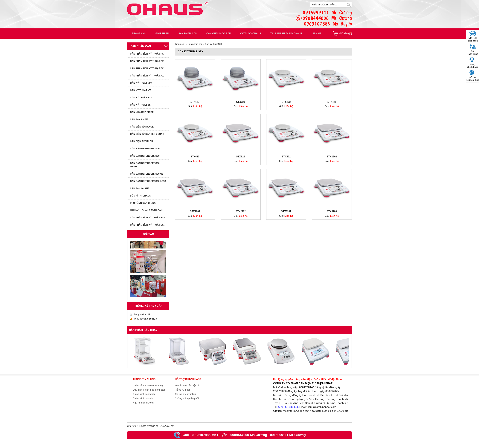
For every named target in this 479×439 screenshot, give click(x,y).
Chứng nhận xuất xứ (185, 394)
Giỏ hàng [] (345, 33)
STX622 (286, 156)
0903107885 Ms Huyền (209, 435)
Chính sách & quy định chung (148, 385)
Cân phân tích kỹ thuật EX (147, 68)
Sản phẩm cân (187, 33)
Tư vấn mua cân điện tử (187, 385)
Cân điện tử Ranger (142, 126)
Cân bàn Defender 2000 (145, 148)
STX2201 (195, 211)
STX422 (194, 156)
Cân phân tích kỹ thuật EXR (147, 225)
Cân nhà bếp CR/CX (142, 112)
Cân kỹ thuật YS (140, 105)
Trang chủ (139, 33)
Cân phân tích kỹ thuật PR (147, 61)
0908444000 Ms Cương (248, 435)
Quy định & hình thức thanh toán (149, 390)
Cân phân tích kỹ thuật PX (147, 54)
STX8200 (332, 211)
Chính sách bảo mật (143, 398)
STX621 (240, 156)
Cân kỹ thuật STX (213, 44)
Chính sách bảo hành (144, 394)
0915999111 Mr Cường (288, 435)
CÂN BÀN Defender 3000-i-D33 (148, 181)
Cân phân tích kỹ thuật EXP (147, 217)
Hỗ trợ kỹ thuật (182, 390)
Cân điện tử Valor (141, 141)
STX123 (194, 102)
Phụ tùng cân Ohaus (143, 203)
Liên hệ (316, 33)
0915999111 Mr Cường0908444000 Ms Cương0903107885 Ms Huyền (327, 18)
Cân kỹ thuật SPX (141, 83)
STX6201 (286, 211)
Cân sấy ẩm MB (139, 119)
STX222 (286, 102)
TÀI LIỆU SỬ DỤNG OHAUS (286, 33)
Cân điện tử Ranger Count (147, 134)
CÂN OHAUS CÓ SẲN (218, 33)
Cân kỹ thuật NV (140, 90)
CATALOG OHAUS (250, 33)
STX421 (331, 102)
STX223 (240, 102)
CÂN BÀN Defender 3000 (145, 156)
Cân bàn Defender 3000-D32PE (145, 165)
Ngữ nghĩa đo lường (143, 402)
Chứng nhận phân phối (187, 398)
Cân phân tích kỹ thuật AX (147, 75)
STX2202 (241, 211)
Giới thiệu (162, 33)
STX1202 (332, 156)
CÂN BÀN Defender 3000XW (146, 174)
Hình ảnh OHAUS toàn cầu (146, 210)
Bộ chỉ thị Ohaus (140, 195)
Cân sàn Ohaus (139, 188)
